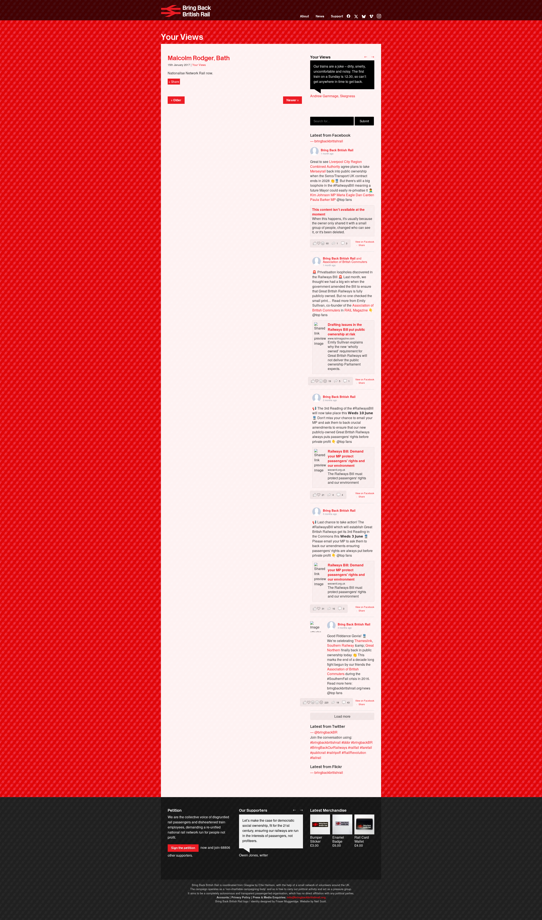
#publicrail (318, 752)
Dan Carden (365, 194)
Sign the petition (183, 848)
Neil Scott (320, 901)
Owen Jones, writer (253, 855)
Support (337, 16)
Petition (175, 810)
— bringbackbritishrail (326, 141)
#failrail (315, 757)
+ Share (174, 81)
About (304, 16)
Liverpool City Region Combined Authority (336, 164)
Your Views (182, 37)
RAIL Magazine (356, 310)
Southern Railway (340, 645)
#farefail (366, 747)
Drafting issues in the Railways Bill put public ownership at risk (346, 329)
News (320, 16)
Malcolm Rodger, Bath (199, 58)
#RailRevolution (354, 752)
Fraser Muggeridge (287, 901)
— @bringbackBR (323, 732)
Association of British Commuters (343, 671)
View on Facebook (364, 241)
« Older (176, 100)
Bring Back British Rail (186, 11)
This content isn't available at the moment (338, 212)
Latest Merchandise (328, 810)
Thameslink (363, 640)
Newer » (292, 100)
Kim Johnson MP (323, 194)
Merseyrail (318, 171)
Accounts (223, 897)
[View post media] (315, 626)
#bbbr (346, 742)
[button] (330, 243)
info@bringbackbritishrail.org (306, 897)
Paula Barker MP (323, 199)
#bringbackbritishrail (325, 742)
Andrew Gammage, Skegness (332, 95)
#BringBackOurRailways (328, 747)
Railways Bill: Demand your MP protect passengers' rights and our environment (346, 458)
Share (362, 245)
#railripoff (334, 752)
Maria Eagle (346, 194)
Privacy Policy (240, 897)
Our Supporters (253, 810)
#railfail (353, 747)
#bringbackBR (362, 742)
